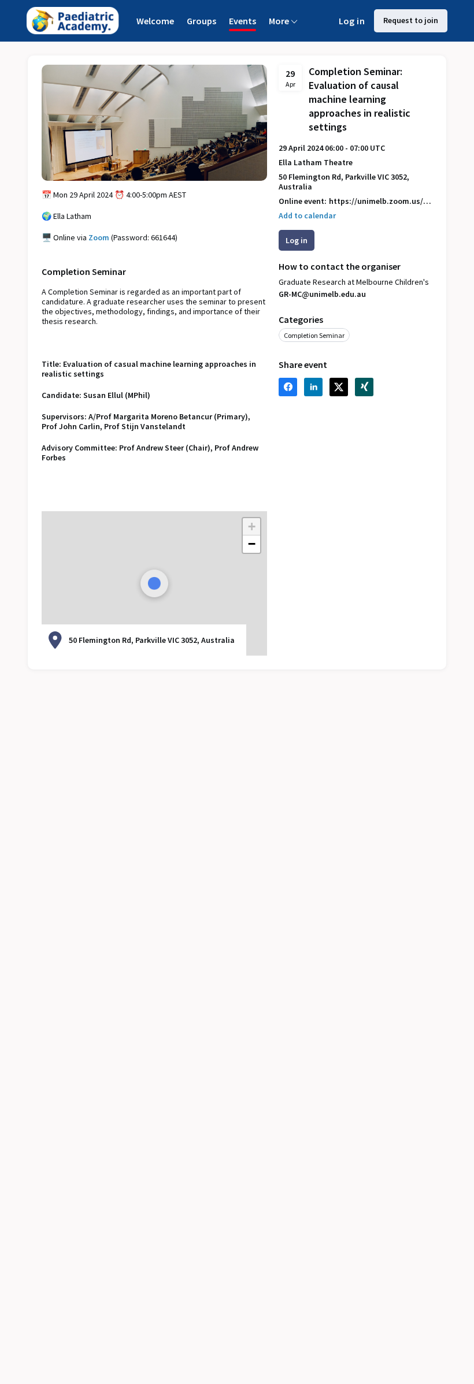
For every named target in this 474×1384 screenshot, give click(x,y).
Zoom (98, 237)
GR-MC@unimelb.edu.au (322, 294)
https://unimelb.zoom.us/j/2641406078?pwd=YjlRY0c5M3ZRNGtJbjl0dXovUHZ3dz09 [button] (380, 201)
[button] (307, 216)
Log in (352, 21)
